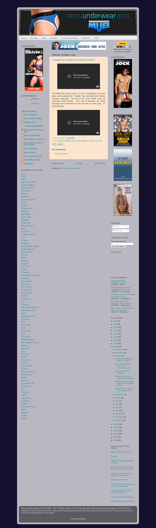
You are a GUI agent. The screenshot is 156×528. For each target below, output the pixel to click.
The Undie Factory (28, 407)
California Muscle (28, 234)
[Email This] (53, 144)
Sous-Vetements (30, 149)
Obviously (25, 354)
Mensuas (24, 345)
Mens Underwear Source (34, 139)
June (118, 404)
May (117, 407)
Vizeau (24, 410)
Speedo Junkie (30, 152)
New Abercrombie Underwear (122, 497)
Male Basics (26, 337)
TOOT (23, 395)
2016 (116, 331)
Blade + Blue (26, 217)
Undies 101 (28, 164)
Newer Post (58, 163)
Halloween (85, 141)
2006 (116, 437)
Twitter (96, 38)
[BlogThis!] (55, 144)
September (120, 395)
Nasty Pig (25, 348)
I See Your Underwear (29, 307)
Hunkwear (25, 305)
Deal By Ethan (26, 252)
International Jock (28, 310)
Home (23, 38)
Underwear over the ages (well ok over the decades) (123, 485)
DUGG (23, 258)
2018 (116, 324)
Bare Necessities (27, 199)
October (119, 356)
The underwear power (33, 156)
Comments (118, 230)
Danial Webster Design (30, 246)
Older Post (99, 163)
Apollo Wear (26, 191)
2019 (116, 321)
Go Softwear (26, 290)
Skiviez (24, 377)
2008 (116, 431)
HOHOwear (25, 299)
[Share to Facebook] (60, 144)
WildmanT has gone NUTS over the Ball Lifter (121, 492)
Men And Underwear (32, 135)
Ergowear (25, 261)
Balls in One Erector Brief (120, 452)
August (118, 398)
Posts (116, 226)
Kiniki (23, 328)
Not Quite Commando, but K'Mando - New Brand (121, 474)
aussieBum (25, 197)
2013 (116, 340)
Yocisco (24, 415)
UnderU (24, 404)
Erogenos (25, 264)
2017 (116, 327)
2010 (116, 424)
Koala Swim (25, 331)
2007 (116, 434)
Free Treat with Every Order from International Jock (123, 366)
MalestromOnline (27, 340)
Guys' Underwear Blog (33, 118)
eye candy (76, 141)
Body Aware (25, 223)
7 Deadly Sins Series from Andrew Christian (73, 60)
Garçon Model (26, 281)
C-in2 (23, 237)
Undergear (25, 401)
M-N (23, 334)
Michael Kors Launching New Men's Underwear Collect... (124, 383)
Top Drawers (26, 398)
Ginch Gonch (26, 287)
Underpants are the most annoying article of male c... (121, 288)
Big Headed (25, 214)
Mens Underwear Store (30, 342)
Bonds (23, 229)
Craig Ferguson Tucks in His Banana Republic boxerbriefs (122, 468)
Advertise (54, 38)
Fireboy (24, 269)
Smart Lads (25, 380)
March (118, 414)
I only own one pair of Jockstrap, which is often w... (122, 302)
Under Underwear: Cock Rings (122, 501)
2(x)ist (23, 176)
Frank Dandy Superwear (30, 275)
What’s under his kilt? (119, 480)
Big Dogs (24, 211)
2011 (116, 347)
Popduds (24, 369)
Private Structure (27, 372)
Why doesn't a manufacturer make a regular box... (122, 309)
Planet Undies (26, 366)
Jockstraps (25, 319)
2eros (23, 173)
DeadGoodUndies (28, 249)
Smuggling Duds (27, 383)
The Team (34, 38)
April (117, 410)
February (119, 417)
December (120, 349)
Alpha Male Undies (28, 182)
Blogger (83, 519)
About (44, 38)
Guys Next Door (30, 115)
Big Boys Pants (27, 208)
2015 (116, 334)
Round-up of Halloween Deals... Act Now (124, 360)
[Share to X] (57, 144)
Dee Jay (24, 255)
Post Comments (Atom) (71, 168)
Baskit (23, 202)
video (92, 141)
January (119, 420)
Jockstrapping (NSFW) (33, 126)
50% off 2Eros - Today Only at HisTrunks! (123, 389)
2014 (116, 337)
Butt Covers (25, 232)
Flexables (25, 272)
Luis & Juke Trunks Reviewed (122, 372)
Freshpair (25, 278)
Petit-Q (24, 363)
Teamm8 (24, 392)
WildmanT (25, 412)
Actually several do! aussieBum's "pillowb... (119, 282)
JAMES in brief (30, 122)
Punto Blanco (26, 375)
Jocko (23, 322)
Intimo (23, 313)
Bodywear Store (27, 226)
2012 (116, 343)
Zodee (23, 418)
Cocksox (24, 240)
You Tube (98, 141)
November (120, 353)
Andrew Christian (78, 93)
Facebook (86, 38)
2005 (116, 440)
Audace (24, 194)
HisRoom (24, 296)
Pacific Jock (25, 360)
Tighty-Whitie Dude (32, 160)
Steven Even (26, 386)
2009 (116, 427)
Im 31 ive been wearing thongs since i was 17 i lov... (123, 295)
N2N (23, 351)
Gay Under (25, 284)
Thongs (114, 456)
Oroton (24, 357)
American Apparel (28, 185)
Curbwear (25, 243)
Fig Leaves (25, 267)
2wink (23, 179)
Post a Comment (61, 154)
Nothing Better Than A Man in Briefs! (33, 144)
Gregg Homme (27, 293)
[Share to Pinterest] (62, 144)
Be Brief (24, 205)
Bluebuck (24, 220)
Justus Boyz (26, 325)
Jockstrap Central (28, 316)
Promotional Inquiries (69, 38)
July (117, 401)
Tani (23, 389)
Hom (23, 302)
